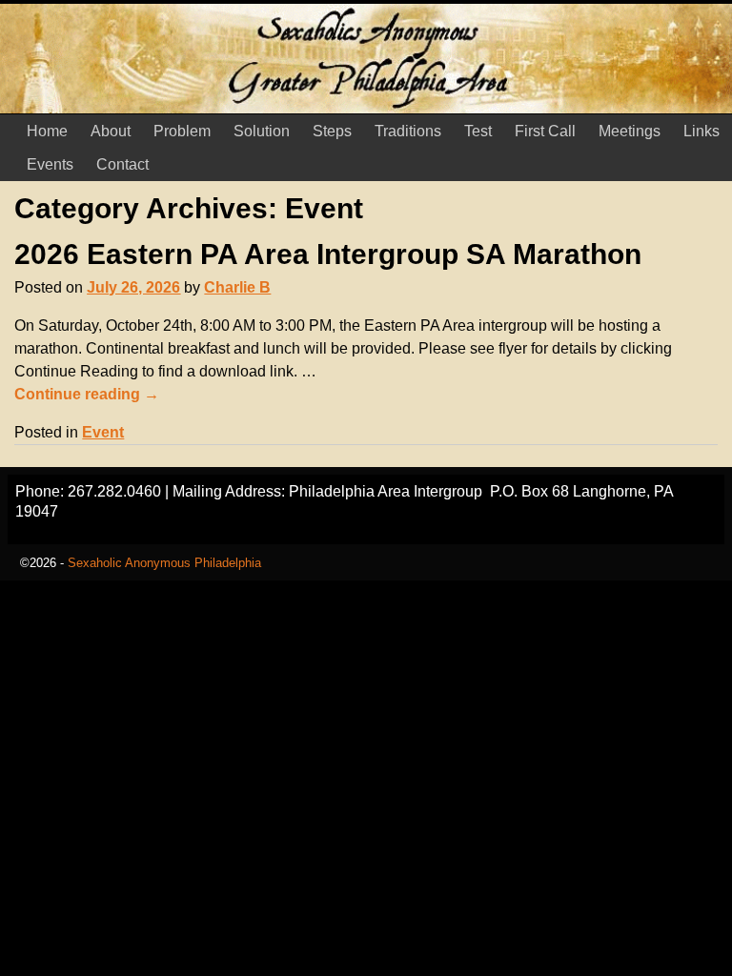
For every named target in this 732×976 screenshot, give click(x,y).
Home (47, 131)
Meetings (630, 131)
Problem (182, 131)
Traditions (408, 131)
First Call (545, 131)
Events (50, 164)
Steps (332, 131)
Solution (262, 131)
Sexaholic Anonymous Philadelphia (164, 563)
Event (103, 432)
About (111, 131)
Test (478, 131)
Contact (122, 164)
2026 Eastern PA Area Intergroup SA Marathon (327, 254)
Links (701, 131)
